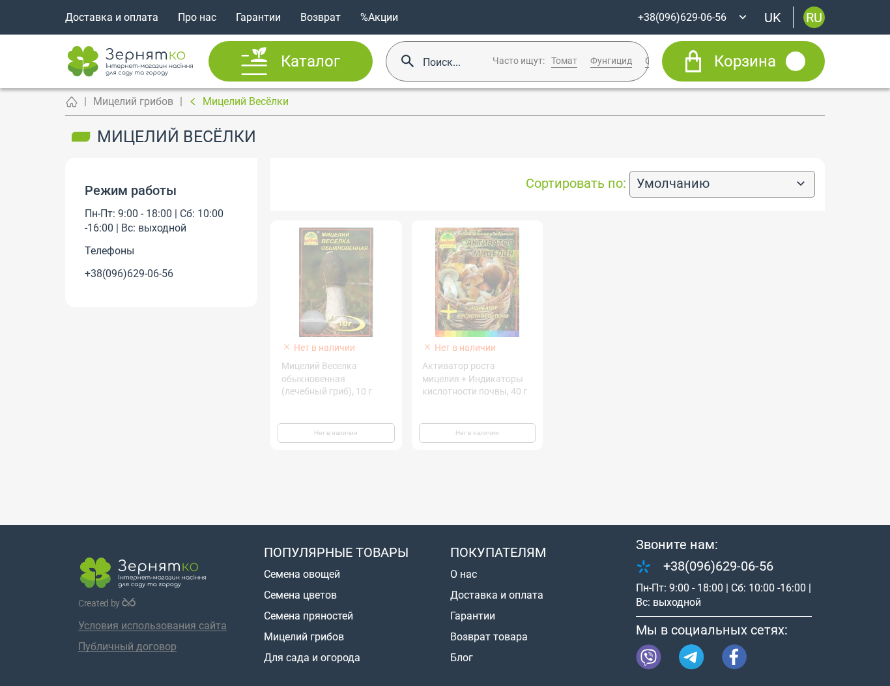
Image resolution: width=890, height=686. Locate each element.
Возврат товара (489, 637)
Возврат (320, 17)
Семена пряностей (308, 616)
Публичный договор (127, 646)
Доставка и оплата (111, 17)
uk (772, 17)
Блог (461, 657)
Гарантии (258, 17)
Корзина (745, 61)
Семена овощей (302, 574)
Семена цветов (300, 595)
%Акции (379, 17)
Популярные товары (336, 552)
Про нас (197, 17)
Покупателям (498, 552)
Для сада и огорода (312, 657)
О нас (463, 574)
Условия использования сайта (152, 625)
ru (814, 17)
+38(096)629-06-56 (129, 273)
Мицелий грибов (133, 101)
